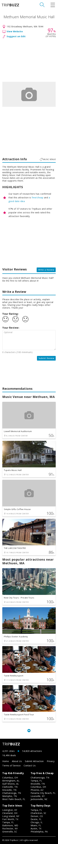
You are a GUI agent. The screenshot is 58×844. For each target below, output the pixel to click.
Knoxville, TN (9, 789)
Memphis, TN (9, 796)
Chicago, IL (37, 822)
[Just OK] (15, 319)
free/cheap (37, 197)
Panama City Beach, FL (43, 793)
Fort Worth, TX (10, 819)
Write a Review (46, 269)
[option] (29, 94)
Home (5, 761)
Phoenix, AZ (37, 789)
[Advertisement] (29, 59)
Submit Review (46, 358)
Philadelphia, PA (39, 831)
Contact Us (30, 765)
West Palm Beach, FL (13, 799)
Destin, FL (36, 819)
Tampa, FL (36, 780)
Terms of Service (11, 765)
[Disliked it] (25, 319)
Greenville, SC (9, 831)
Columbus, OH (10, 777)
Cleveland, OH (9, 813)
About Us (17, 761)
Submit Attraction (34, 761)
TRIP (10, 5)
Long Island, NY (10, 816)
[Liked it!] (5, 319)
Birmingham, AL (10, 780)
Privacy (51, 761)
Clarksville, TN (10, 786)
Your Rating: (10, 313)
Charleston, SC (38, 813)
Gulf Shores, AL (10, 783)
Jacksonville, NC (39, 799)
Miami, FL (36, 825)
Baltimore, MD (10, 825)
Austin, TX (36, 828)
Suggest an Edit (16, 36)
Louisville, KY (38, 796)
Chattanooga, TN (11, 793)
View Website (15, 31)
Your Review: (10, 327)
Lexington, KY (9, 809)
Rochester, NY (10, 828)
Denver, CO (37, 816)
